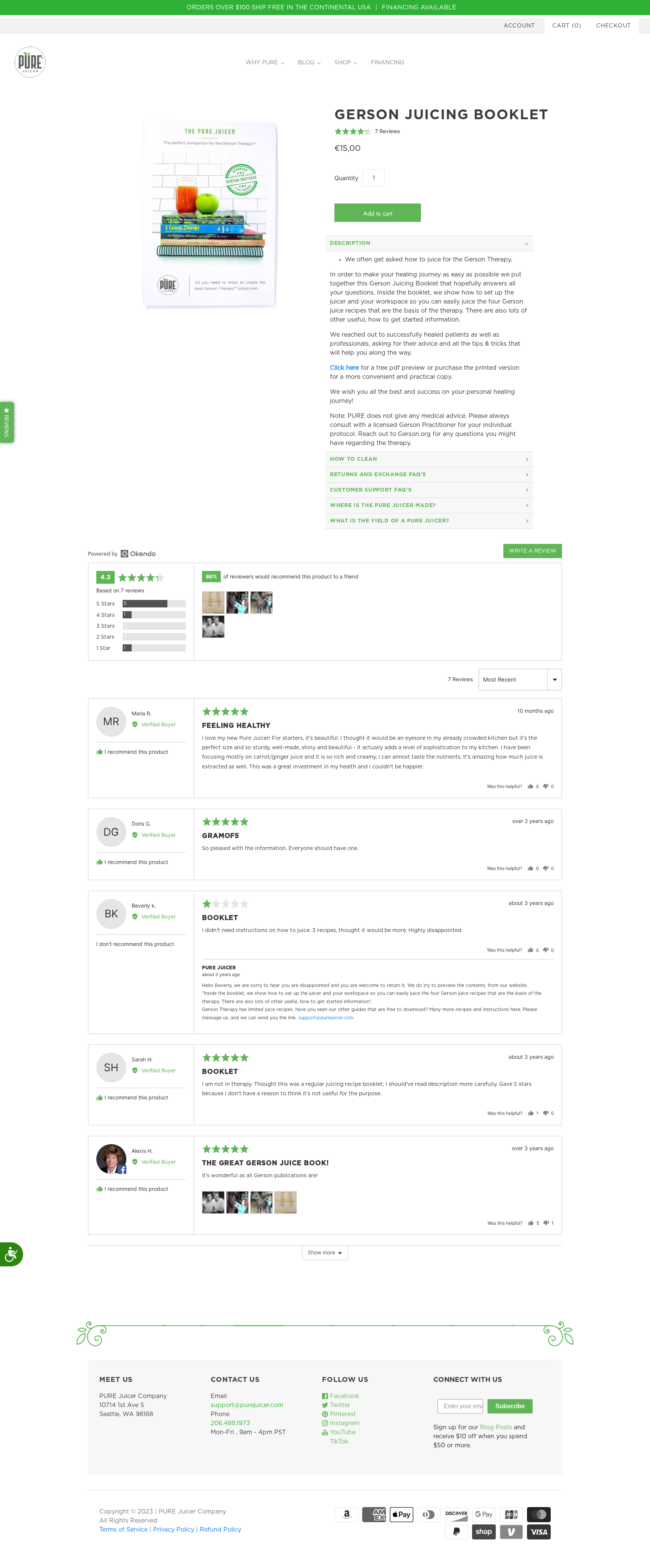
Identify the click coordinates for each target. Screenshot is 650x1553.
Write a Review (532, 551)
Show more (321, 1252)
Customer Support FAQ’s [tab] (371, 490)
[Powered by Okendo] (122, 553)
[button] (367, 131)
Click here (344, 368)
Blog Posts (496, 1427)
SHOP (342, 62)
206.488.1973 (230, 1423)
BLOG (306, 62)
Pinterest (342, 1414)
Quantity (346, 178)
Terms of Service (124, 1530)
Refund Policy (220, 1530)
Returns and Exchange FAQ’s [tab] (378, 474)
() (566, 26)
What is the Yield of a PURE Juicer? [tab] (390, 521)
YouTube (341, 1432)
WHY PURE (262, 62)
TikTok (338, 1442)
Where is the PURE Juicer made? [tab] (383, 505)
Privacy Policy (174, 1530)
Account (519, 26)
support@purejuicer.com (325, 1018)
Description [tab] (350, 243)
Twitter (339, 1405)
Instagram (344, 1423)
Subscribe (510, 1406)
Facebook (343, 1396)
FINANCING (387, 62)
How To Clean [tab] (353, 459)
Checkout (613, 26)
